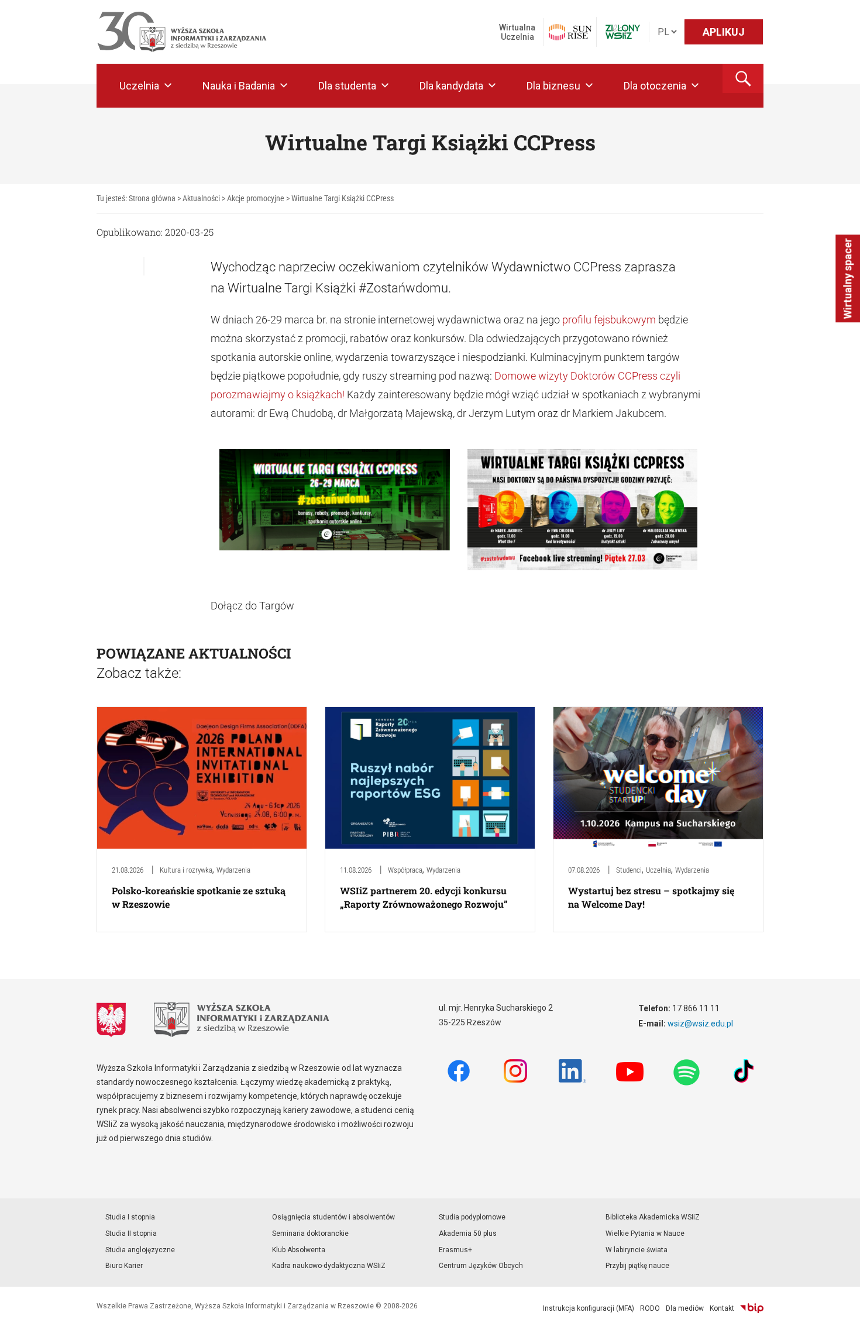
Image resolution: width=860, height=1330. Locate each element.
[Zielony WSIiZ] (623, 32)
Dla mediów (685, 1308)
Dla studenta (347, 86)
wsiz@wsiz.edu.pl (700, 1023)
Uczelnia (139, 86)
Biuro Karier (124, 1266)
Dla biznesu (553, 86)
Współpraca (405, 870)
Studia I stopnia (130, 1217)
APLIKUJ (724, 32)
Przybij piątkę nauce (637, 1266)
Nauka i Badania (238, 86)
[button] (743, 78)
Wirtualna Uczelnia (517, 32)
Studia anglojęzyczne (140, 1250)
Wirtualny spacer (847, 278)
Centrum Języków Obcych (481, 1266)
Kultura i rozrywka (186, 870)
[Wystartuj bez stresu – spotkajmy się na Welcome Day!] (658, 777)
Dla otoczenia (655, 86)
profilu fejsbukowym (609, 319)
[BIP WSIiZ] (751, 1308)
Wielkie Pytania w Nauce (645, 1233)
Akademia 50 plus (468, 1233)
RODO (650, 1308)
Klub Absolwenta (298, 1250)
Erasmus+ (455, 1250)
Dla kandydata (451, 86)
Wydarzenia (233, 870)
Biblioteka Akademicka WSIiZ (653, 1217)
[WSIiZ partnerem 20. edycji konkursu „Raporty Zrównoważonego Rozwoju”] (430, 777)
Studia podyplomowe (472, 1217)
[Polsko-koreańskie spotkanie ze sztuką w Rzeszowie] (202, 777)
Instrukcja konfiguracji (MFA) (588, 1308)
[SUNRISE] (570, 32)
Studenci (629, 870)
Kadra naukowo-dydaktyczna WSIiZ (329, 1266)
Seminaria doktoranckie (310, 1233)
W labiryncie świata (637, 1250)
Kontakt (722, 1308)
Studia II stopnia (131, 1233)
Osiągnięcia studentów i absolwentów (333, 1217)
